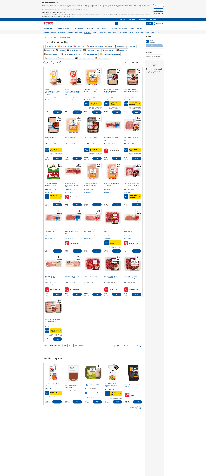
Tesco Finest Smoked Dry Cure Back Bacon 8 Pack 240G (131, 138)
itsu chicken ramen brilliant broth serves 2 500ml (111, 385)
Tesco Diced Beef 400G (91, 276)
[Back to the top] (103, 352)
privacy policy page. (53, 7)
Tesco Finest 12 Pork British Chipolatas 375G (131, 90)
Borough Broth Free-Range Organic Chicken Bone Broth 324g (52, 92)
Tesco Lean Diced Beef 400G (110, 230)
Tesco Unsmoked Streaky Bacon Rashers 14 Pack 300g (111, 138)
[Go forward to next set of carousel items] (140, 407)
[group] (53, 384)
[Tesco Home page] (48, 23)
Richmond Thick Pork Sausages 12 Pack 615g (51, 184)
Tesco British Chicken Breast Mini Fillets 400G (91, 90)
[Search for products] (116, 23)
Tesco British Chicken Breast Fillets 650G (90, 184)
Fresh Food (53, 37)
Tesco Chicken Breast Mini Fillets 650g (111, 184)
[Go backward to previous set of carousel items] (136, 407)
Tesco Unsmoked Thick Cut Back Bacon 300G (52, 230)
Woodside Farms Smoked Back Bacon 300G (72, 277)
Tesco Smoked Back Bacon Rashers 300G (131, 230)
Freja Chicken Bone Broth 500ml (52, 384)
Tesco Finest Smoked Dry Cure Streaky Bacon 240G (131, 184)
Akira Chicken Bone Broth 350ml (132, 385)
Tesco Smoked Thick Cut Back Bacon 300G (91, 230)
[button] (122, 19)
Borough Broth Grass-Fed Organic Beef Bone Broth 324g (72, 92)
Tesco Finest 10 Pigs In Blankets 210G (90, 138)
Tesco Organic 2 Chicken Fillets (92, 385)
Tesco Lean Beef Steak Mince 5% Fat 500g (130, 277)
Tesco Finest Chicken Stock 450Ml (71, 386)
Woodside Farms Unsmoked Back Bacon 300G (51, 277)
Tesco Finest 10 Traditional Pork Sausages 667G (52, 320)
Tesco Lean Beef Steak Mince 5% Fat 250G (110, 277)
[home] (45, 37)
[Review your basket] (147, 41)
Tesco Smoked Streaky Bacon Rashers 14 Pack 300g (71, 185)
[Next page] (140, 346)
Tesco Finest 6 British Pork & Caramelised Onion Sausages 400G (112, 91)
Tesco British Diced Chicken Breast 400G (71, 138)
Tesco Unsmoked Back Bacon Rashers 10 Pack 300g (71, 231)
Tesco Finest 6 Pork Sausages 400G (50, 138)
